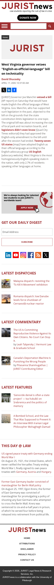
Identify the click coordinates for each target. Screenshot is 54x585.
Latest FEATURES (17, 387)
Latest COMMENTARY (21, 321)
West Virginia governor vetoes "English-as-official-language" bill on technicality (26, 69)
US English (35, 151)
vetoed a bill (44, 97)
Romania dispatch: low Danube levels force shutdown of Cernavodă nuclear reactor (31, 300)
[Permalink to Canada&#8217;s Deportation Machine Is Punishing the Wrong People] (6, 360)
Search (49, 26)
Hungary (46, 471)
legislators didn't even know (18, 130)
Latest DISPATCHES (19, 273)
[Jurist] (27, 7)
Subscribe (27, 241)
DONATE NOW (28, 17)
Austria (32, 471)
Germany (21, 471)
